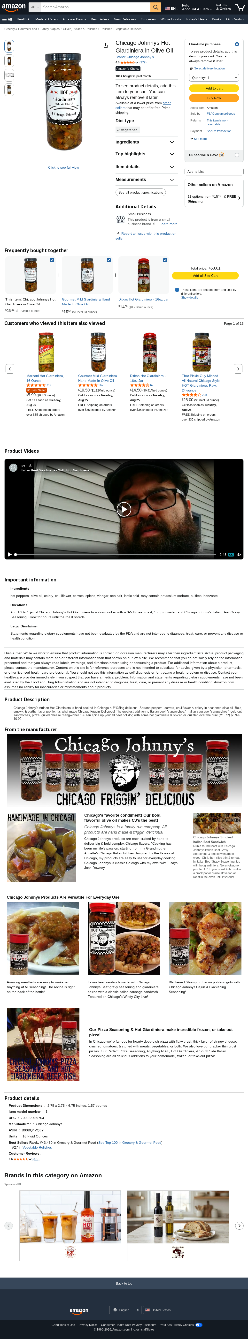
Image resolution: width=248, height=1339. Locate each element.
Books (216, 19)
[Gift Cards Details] (244, 19)
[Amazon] (14, 7)
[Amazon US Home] (79, 1312)
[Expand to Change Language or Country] (177, 9)
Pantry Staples (50, 29)
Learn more (169, 224)
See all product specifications (140, 192)
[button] (7, 19)
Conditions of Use (63, 1325)
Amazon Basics (74, 19)
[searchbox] (95, 7)
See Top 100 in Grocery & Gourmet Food (129, 1142)
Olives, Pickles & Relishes (80, 29)
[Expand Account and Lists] (211, 9)
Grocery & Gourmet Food (20, 29)
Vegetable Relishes (128, 29)
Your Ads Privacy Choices (177, 1325)
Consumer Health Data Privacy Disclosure (128, 1325)
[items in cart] (240, 7)
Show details (189, 297)
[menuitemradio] (231, 555)
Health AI (24, 19)
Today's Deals (196, 19)
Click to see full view (63, 167)
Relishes (106, 29)
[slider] (115, 554)
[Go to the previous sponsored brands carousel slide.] (9, 1225)
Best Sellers (100, 19)
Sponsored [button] (11, 1184)
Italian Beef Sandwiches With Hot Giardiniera (55, 470)
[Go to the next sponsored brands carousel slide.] (239, 1225)
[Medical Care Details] (58, 19)
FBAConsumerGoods (221, 113)
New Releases (125, 19)
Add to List (195, 171)
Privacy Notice (88, 1325)
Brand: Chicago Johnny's (135, 57)
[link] (87, 275)
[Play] (8, 554)
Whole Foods (171, 19)
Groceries (148, 19)
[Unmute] (239, 554)
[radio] (9, 46)
